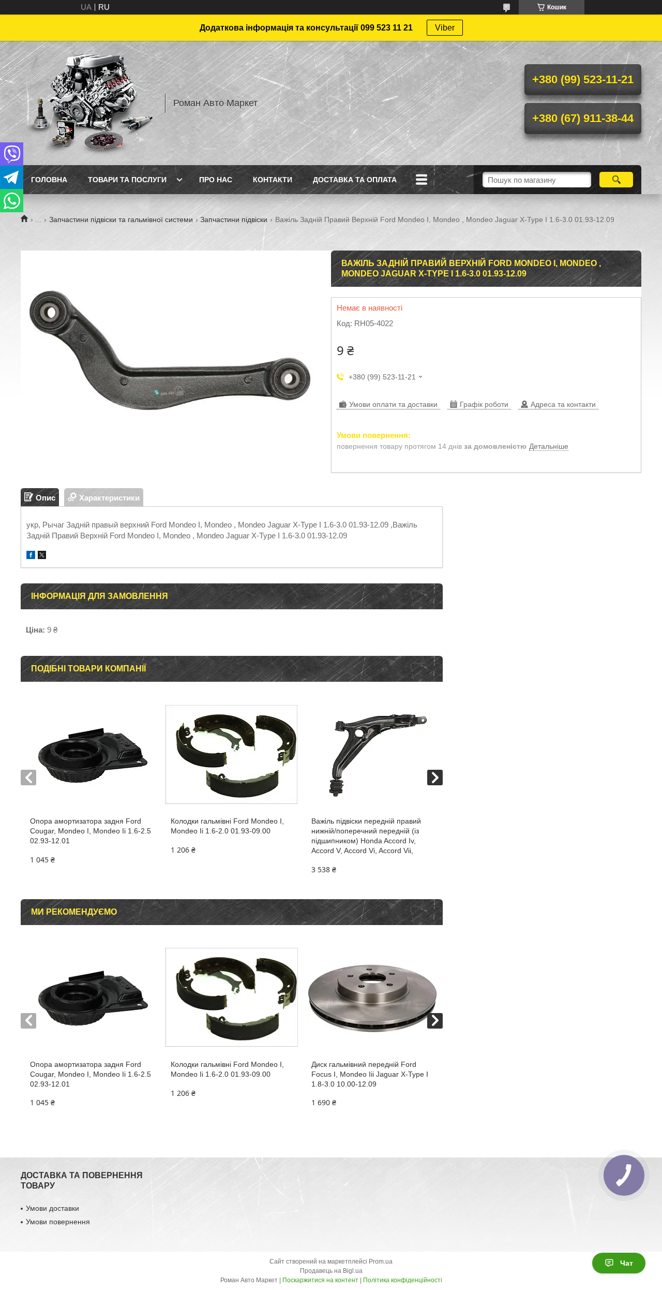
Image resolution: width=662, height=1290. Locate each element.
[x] (42, 556)
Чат (626, 1263)
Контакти (272, 179)
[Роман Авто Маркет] (88, 103)
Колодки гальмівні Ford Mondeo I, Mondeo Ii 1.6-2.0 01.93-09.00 (227, 826)
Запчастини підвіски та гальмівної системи (121, 219)
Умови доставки (52, 1208)
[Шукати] (616, 179)
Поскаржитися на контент (320, 1280)
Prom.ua (381, 1261)
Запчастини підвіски (233, 219)
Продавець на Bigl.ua (331, 1270)
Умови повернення (58, 1222)
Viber (445, 27)
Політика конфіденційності (402, 1280)
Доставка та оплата (355, 179)
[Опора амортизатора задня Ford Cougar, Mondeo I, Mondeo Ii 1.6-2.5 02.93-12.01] (91, 754)
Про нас (215, 179)
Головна (49, 179)
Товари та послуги (127, 179)
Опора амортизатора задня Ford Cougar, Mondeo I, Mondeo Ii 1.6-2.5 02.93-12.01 (90, 831)
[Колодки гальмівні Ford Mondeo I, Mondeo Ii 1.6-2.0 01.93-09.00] (231, 754)
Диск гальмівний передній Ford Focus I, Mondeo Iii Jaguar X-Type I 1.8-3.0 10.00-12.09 (369, 1074)
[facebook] (30, 556)
